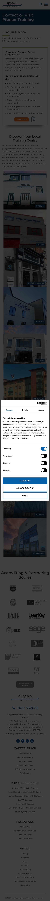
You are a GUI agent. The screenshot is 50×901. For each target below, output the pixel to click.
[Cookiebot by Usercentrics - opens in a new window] (37, 403)
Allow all (25, 481)
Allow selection (25, 488)
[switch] (44, 456)
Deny (25, 495)
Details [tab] (25, 410)
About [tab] (41, 410)
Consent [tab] (8, 410)
